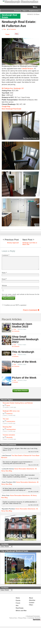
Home (18, 598)
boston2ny (10, 413)
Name (4, 272)
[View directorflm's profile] (5, 437)
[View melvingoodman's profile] (5, 429)
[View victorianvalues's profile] (5, 421)
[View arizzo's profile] (5, 405)
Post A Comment (30, 310)
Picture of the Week (24, 361)
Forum (18, 603)
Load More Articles (21, 391)
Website (4, 285)
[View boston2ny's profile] (5, 413)
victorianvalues (11, 421)
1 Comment (15, 382)
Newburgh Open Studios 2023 (22, 325)
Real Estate (19, 608)
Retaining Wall (7, 427)
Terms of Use (13, 618)
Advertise (32, 600)
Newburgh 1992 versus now (11, 411)
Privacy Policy (22, 618)
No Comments (15, 331)
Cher (4, 29)
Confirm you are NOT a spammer (15, 305)
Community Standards (34, 618)
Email (4, 279)
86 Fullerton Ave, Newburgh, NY (13, 88)
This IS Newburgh (23, 352)
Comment (5, 255)
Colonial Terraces (27, 68)
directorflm (10, 437)
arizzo (8, 405)
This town (6, 419)
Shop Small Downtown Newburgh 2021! (25, 339)
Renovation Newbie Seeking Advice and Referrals (18, 403)
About (31, 598)
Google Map (6, 106)
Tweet (7, 34)
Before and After (21, 610)
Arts (17, 605)
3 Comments (15, 356)
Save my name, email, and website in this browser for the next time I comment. (20, 295)
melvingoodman (11, 429)
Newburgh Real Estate (9, 16)
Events (18, 600)
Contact (31, 602)
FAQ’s (31, 605)
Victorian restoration (9, 435)
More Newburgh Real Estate (11, 109)
